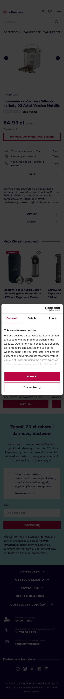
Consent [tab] (11, 318)
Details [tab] (32, 318)
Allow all (32, 376)
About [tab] (52, 318)
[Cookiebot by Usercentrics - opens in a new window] (45, 309)
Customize (30, 387)
